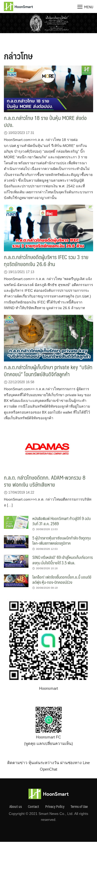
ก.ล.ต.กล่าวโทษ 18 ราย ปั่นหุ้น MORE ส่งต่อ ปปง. (45, 121)
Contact (33, 806)
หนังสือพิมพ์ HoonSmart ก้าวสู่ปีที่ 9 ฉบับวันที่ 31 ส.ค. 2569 (61, 521)
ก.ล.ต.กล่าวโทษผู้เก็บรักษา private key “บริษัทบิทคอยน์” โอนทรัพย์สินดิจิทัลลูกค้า (48, 370)
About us (15, 806)
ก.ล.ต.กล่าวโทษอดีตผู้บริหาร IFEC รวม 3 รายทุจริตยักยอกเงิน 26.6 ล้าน (46, 260)
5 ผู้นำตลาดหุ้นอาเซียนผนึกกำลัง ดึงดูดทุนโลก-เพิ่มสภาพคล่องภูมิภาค (61, 540)
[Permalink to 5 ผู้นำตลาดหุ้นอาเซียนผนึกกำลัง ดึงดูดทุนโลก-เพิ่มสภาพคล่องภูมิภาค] (16, 541)
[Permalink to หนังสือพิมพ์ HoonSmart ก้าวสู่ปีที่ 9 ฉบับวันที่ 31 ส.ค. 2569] (16, 522)
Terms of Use (79, 806)
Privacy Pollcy (54, 806)
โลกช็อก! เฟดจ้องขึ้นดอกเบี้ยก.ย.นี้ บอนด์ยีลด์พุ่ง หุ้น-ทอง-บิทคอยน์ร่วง (61, 579)
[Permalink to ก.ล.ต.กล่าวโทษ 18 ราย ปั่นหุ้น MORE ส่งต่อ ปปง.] (48, 88)
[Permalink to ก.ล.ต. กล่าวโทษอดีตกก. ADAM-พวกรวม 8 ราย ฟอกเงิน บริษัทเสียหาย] (48, 448)
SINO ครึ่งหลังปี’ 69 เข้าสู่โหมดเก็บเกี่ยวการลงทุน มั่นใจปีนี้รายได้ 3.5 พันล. (62, 560)
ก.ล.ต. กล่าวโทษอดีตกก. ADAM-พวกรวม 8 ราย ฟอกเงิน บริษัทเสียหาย (44, 481)
